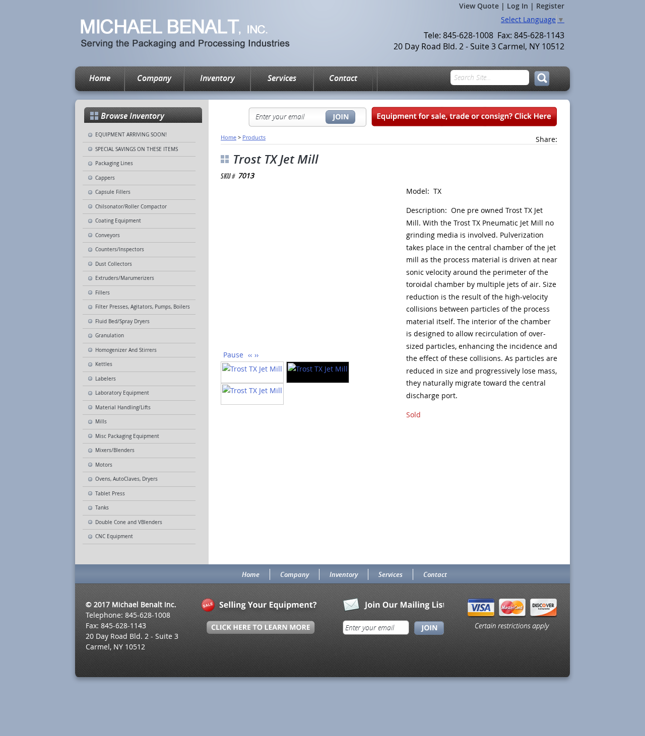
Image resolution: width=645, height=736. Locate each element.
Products (254, 137)
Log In (517, 6)
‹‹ (250, 354)
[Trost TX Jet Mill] (301, 268)
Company (154, 78)
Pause (233, 354)
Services (282, 78)
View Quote (479, 6)
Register (550, 6)
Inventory (217, 78)
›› (256, 354)
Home (99, 78)
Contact (343, 78)
